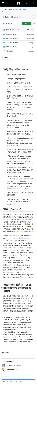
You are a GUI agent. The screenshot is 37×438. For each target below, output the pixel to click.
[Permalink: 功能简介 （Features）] (2, 69)
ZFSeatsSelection (20, 9)
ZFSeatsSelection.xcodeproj (15, 34)
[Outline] (34, 57)
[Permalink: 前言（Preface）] (2, 209)
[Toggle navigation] (3, 3)
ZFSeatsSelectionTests (13, 43)
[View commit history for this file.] (32, 29)
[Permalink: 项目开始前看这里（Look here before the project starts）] (2, 287)
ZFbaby (7, 9)
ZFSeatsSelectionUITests (14, 47)
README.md (10, 51)
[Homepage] (18, 3)
